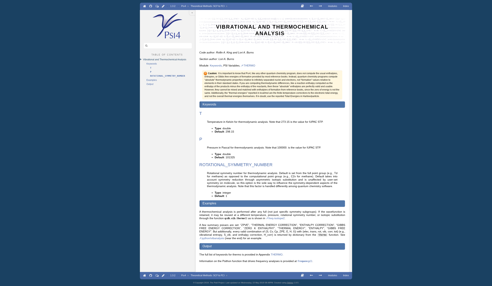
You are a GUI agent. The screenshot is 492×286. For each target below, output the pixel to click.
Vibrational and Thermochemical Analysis (164, 59)
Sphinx (290, 283)
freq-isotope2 (276, 218)
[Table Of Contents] (302, 6)
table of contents (167, 54)
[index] (167, 25)
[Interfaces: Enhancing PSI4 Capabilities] (320, 6)
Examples (151, 80)
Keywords (151, 63)
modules (332, 6)
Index (346, 6)
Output (149, 84)
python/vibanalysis (213, 238)
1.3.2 (172, 6)
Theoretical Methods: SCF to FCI (207, 6)
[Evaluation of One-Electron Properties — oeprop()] (311, 6)
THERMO (249, 65)
